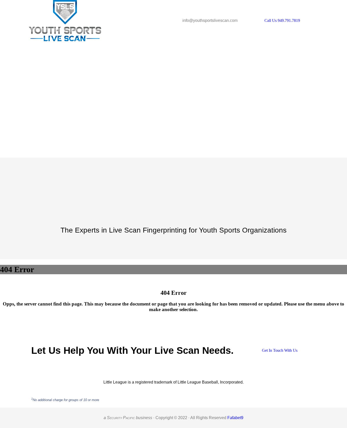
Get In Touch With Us (279, 350)
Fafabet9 (235, 418)
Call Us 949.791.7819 (282, 20)
